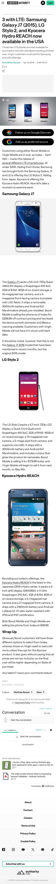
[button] (28, 3)
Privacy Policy (28, 833)
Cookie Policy (28, 841)
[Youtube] (23, 849)
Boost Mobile (7, 685)
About (28, 802)
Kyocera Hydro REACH (15, 582)
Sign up (49, 708)
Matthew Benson (12, 62)
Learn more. (49, 14)
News (5, 681)
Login (50, 3)
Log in (42, 708)
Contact (28, 810)
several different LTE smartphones (23, 163)
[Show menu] (3, 3)
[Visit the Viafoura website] (48, 786)
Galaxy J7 (13, 282)
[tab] (10, 730)
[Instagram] (13, 849)
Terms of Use (28, 825)
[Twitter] (32, 849)
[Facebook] (3, 849)
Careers (28, 817)
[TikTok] (52, 849)
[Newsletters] (42, 849)
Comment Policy (22, 702)
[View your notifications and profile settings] (51, 730)
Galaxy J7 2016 (15, 345)
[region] (28, 748)
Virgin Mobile (19, 685)
